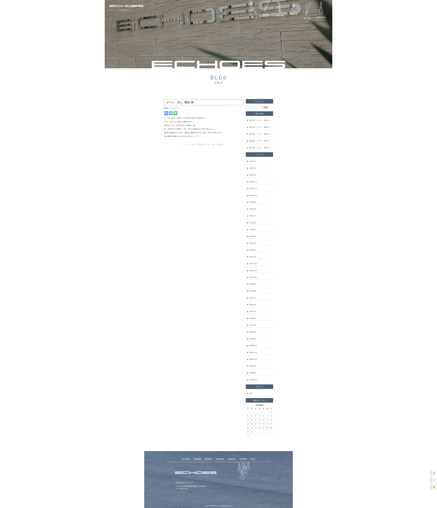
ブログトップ (259, 101)
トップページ (252, 10)
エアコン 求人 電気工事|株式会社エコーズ (121, 10)
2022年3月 (252, 243)
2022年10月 (253, 195)
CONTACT (243, 459)
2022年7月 (252, 216)
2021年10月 (253, 277)
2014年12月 (253, 380)
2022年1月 (252, 257)
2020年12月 (253, 346)
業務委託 (266, 10)
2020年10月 (253, 359)
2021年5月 (252, 311)
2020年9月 (252, 366)
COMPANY (232, 459)
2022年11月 (253, 188)
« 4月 (247, 435)
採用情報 (280, 10)
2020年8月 (252, 373)
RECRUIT (208, 459)
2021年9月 (252, 284)
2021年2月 (252, 332)
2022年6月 (252, 223)
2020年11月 (253, 352)
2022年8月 (252, 209)
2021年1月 (252, 339)
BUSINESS (220, 459)
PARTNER (197, 459)
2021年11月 (253, 270)
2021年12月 (253, 264)
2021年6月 (252, 305)
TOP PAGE (186, 459)
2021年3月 (252, 325)
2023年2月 (252, 168)
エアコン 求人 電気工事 (192, 144)
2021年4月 (252, 318)
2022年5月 (252, 229)
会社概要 (307, 10)
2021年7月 (252, 298)
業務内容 (293, 10)
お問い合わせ (321, 10)
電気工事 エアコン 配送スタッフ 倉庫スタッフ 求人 (261, 120)
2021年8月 (252, 291)
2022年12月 (253, 182)
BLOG (253, 459)
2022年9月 (252, 202)
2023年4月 (252, 161)
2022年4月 (252, 236)
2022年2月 (252, 250)
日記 (250, 393)
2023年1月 (252, 175)
